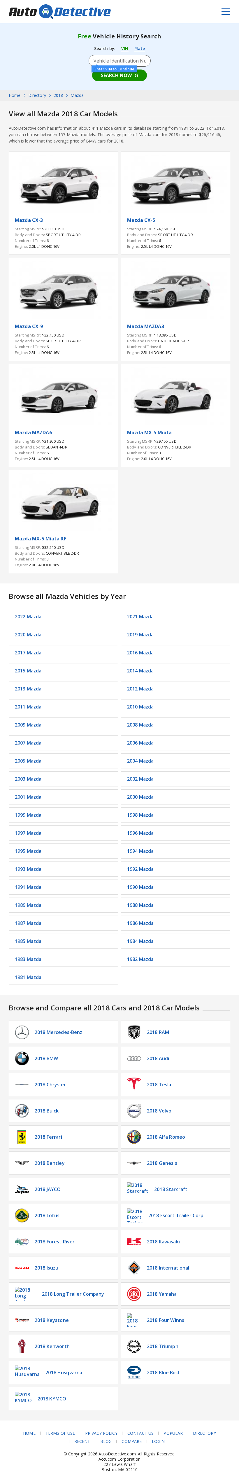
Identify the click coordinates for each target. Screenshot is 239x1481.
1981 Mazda (28, 977)
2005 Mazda (28, 761)
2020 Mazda (28, 634)
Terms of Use (60, 1433)
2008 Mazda (140, 725)
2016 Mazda (140, 652)
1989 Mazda (28, 905)
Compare (132, 1441)
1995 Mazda (28, 851)
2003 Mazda (28, 779)
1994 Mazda (140, 851)
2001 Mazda (28, 797)
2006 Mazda (140, 743)
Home (29, 1433)
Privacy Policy (101, 1433)
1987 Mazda (28, 923)
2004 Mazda (140, 761)
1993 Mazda (28, 869)
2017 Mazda (28, 652)
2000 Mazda (140, 797)
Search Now (116, 75)
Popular (173, 1433)
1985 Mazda (28, 941)
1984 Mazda (140, 941)
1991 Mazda (28, 887)
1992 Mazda (140, 869)
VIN (124, 48)
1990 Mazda (140, 887)
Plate (139, 48)
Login (158, 1441)
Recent (82, 1441)
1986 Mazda (140, 923)
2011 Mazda (28, 707)
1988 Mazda (140, 905)
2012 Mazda (140, 689)
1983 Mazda (28, 959)
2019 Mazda (140, 634)
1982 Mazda (140, 959)
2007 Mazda (28, 743)
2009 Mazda (28, 725)
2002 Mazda (140, 779)
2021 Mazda (140, 616)
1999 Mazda (28, 815)
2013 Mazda (28, 689)
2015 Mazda (28, 670)
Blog (106, 1441)
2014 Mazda (140, 670)
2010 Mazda (140, 707)
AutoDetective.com (60, 11)
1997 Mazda (28, 833)
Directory (204, 1433)
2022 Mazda (28, 616)
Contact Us (140, 1433)
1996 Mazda (140, 833)
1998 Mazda (140, 815)
